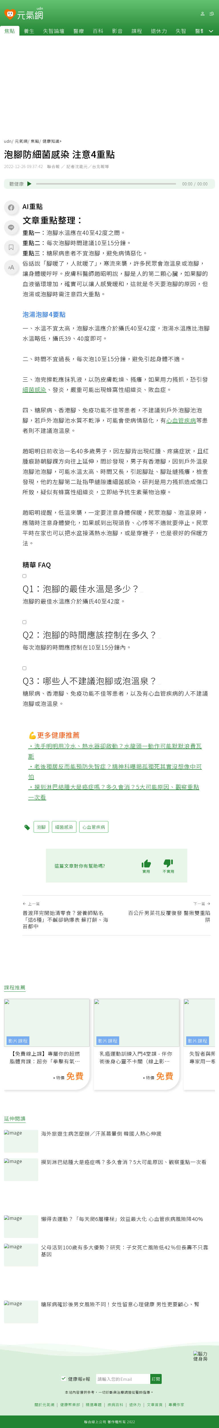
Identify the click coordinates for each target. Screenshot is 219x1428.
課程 (136, 30)
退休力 (159, 30)
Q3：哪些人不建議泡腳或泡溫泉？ (90, 680)
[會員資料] (202, 13)
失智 (181, 30)
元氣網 (21, 141)
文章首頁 (155, 1405)
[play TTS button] (29, 183)
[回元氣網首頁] (30, 13)
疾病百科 (115, 1405)
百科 (98, 30)
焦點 (9, 30)
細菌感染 (34, 389)
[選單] (211, 13)
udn (8, 141)
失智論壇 (54, 30)
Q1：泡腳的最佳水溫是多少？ (81, 588)
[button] (211, 30)
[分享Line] (11, 227)
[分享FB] (11, 207)
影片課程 (18, 1040)
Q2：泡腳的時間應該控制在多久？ (90, 634)
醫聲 (200, 30)
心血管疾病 (181, 420)
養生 (29, 30)
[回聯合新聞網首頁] (10, 14)
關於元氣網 (44, 1405)
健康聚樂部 (70, 1405)
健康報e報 (79, 1379)
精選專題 (94, 1405)
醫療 (78, 30)
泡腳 (193, 263)
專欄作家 (176, 1405)
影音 (117, 30)
